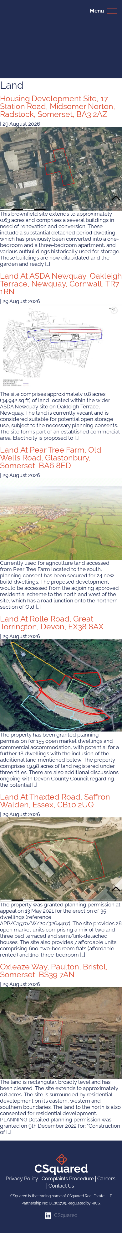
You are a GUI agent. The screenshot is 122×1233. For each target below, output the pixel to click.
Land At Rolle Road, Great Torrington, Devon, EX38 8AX (52, 622)
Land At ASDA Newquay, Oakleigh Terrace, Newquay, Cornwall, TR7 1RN (61, 283)
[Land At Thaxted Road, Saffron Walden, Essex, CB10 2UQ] (61, 859)
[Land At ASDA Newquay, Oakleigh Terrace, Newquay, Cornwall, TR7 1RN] (61, 347)
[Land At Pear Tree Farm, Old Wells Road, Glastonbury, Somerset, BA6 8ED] (61, 519)
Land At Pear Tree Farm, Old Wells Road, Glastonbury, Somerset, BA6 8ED (50, 457)
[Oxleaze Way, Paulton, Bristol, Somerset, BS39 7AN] (61, 1032)
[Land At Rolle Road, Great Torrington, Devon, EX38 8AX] (61, 685)
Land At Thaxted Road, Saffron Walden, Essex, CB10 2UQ (55, 800)
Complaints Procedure (68, 1179)
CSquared (66, 1215)
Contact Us (61, 1186)
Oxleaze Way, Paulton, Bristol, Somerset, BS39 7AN (54, 970)
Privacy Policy (22, 1179)
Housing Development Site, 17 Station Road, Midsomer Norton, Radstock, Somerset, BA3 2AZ (57, 106)
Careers (106, 1179)
